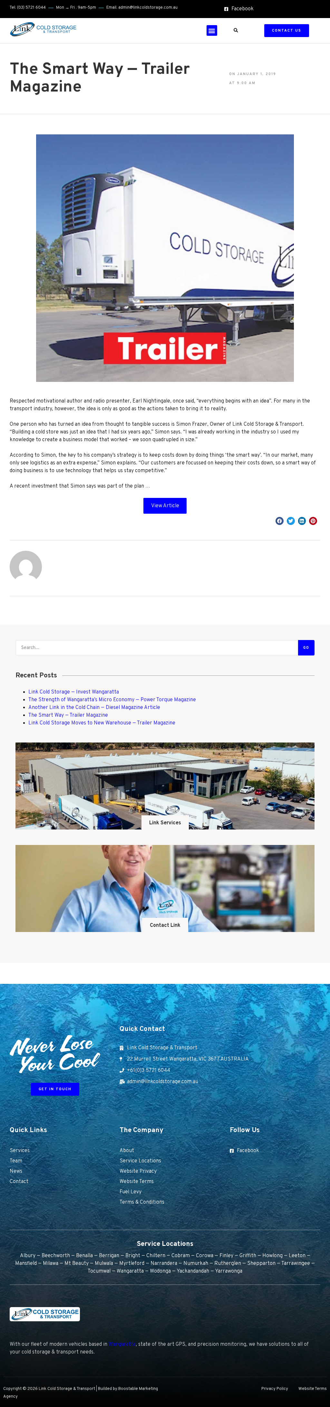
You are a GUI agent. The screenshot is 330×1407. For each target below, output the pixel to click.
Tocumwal (99, 1271)
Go (306, 647)
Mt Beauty (76, 1263)
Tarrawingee (295, 1263)
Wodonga (160, 1271)
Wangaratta (130, 1271)
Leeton (297, 1256)
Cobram (180, 1256)
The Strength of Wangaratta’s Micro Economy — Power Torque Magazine (112, 700)
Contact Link (165, 925)
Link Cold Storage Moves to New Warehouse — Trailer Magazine (101, 723)
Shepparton (261, 1263)
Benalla (84, 1256)
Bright (132, 1256)
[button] (212, 30)
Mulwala (104, 1263)
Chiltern (155, 1256)
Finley (226, 1256)
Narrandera (163, 1263)
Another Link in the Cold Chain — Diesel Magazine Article (94, 707)
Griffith (247, 1256)
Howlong (272, 1256)
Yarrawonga (228, 1271)
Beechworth (56, 1256)
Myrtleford (131, 1263)
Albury (27, 1256)
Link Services (165, 823)
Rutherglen (227, 1263)
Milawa (50, 1263)
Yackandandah (193, 1271)
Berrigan (109, 1256)
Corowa (204, 1256)
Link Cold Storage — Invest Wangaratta (73, 692)
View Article (165, 506)
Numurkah (195, 1263)
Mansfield (26, 1263)
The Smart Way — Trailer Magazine (68, 715)
